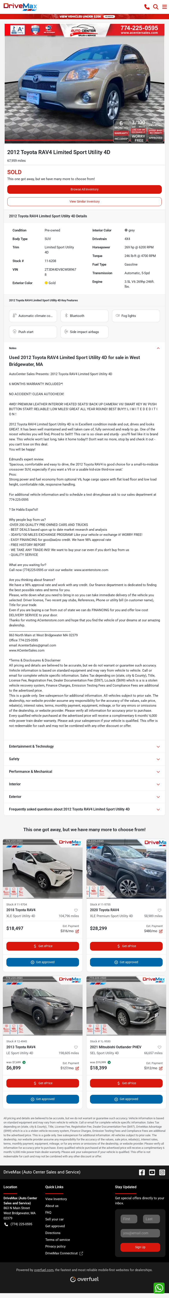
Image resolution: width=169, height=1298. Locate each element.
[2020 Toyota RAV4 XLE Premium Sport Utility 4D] (126, 869)
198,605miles (69, 1053)
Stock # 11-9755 (100, 904)
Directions (53, 1233)
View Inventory (56, 1199)
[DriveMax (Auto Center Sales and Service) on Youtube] (150, 1172)
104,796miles (69, 916)
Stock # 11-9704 (16, 904)
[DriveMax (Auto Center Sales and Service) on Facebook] (140, 1172)
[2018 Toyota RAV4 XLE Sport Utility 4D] (43, 869)
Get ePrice (45, 946)
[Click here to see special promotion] (84, 16)
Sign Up (140, 1247)
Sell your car (54, 1219)
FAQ (48, 1212)
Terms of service (57, 1240)
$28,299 (98, 928)
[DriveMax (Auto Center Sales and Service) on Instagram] (160, 1172)
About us (52, 1206)
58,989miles (153, 916)
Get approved (45, 962)
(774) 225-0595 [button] (21, 1224)
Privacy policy (55, 1246)
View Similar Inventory (85, 201)
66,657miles (153, 1053)
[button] (147, 6)
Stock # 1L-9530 (100, 1041)
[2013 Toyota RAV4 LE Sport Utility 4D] (43, 1006)
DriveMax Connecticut (61, 1253)
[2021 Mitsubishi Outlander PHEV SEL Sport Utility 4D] (126, 1006)
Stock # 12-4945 (16, 1041)
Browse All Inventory (85, 189)
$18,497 (14, 928)
